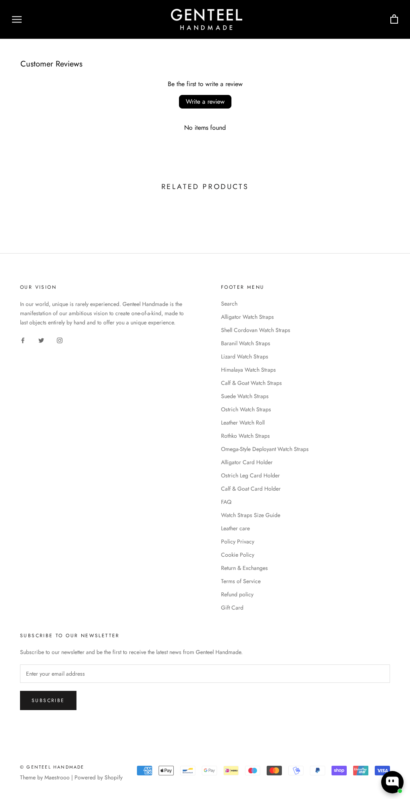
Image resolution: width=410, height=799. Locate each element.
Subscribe (48, 700)
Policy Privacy (237, 541)
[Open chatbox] (392, 782)
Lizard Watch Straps (244, 356)
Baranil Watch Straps (245, 343)
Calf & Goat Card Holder (251, 489)
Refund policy (237, 594)
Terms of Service (241, 581)
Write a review (205, 101)
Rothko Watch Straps (245, 436)
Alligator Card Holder (247, 462)
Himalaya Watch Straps (248, 370)
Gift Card (232, 608)
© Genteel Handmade (52, 767)
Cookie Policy (237, 555)
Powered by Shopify (98, 777)
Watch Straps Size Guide (250, 515)
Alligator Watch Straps (247, 317)
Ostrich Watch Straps (246, 409)
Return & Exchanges (244, 568)
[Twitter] (41, 339)
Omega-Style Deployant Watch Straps (265, 449)
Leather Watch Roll (243, 423)
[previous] (25, 212)
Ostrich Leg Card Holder (250, 475)
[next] (385, 212)
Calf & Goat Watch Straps (251, 383)
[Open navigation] (17, 19)
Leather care (235, 528)
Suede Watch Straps (245, 396)
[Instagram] (59, 339)
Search (229, 304)
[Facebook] (23, 339)
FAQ (226, 502)
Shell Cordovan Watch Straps (255, 330)
